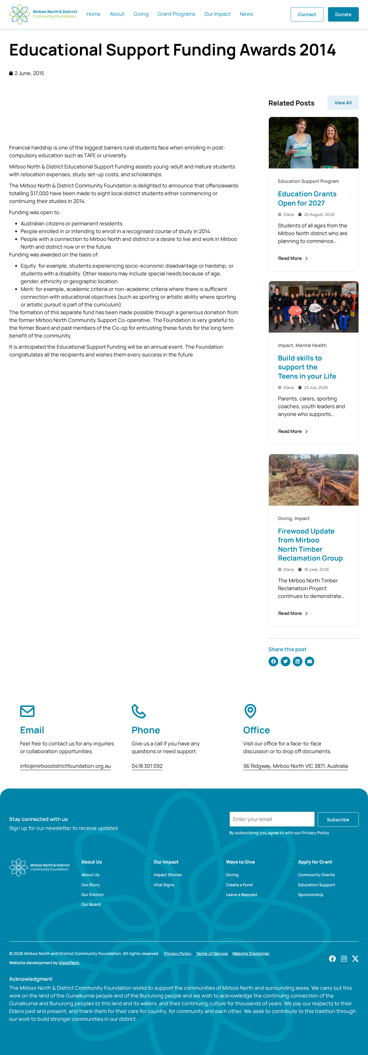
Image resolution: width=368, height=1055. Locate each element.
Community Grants (316, 874)
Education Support (316, 884)
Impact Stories (168, 874)
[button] (273, 661)
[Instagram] (343, 958)
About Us (90, 874)
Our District (92, 894)
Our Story (90, 884)
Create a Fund (239, 884)
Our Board (91, 904)
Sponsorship (310, 894)
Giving (232, 874)
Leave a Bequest (242, 894)
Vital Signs (164, 884)
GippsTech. (69, 962)
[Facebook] (332, 958)
